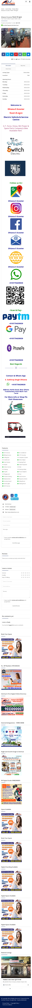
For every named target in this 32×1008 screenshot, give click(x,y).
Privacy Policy (5, 1003)
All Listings (15, 498)
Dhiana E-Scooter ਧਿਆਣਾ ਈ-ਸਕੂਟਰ (9, 10)
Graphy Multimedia (21, 1000)
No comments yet (8, 616)
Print (14, 59)
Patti (28, 75)
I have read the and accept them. (15, 538)
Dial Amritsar (8, 504)
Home (2, 9)
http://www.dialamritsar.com (12, 512)
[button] (10, 988)
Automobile (8, 9)
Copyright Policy (15, 1003)
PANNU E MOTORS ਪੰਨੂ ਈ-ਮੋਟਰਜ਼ (12, 979)
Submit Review (16, 606)
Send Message (16, 543)
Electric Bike (15, 9)
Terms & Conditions (7, 1004)
